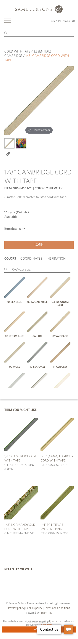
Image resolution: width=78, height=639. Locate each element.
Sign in (56, 20)
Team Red (46, 613)
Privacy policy (16, 608)
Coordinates (31, 258)
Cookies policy (33, 608)
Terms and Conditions (57, 608)
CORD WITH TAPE (17, 51)
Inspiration (56, 258)
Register (69, 20)
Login (39, 244)
